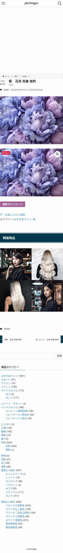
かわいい (6, 379)
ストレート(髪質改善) (17, 410)
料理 (3, 455)
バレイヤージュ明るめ (17, 414)
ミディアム (11, 492)
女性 (8, 446)
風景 (3, 466)
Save (7, 153)
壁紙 (3, 435)
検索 (59, 355)
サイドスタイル (9, 390)
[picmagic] (31, 3)
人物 (3, 427)
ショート (10, 477)
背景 (3, 459)
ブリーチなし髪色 (15, 509)
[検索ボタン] (59, 3)
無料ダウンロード (13, 204)
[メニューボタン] (3, 3)
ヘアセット (11, 484)
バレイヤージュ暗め (16, 418)
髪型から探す (8, 470)
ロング (9, 397)
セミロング (11, 481)
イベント (6, 386)
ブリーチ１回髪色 (15, 516)
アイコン (6, 383)
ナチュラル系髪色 (15, 505)
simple (6, 89)
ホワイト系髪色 (14, 520)
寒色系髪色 (11, 523)
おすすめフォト (23, 219)
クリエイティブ (14, 473)
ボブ (8, 394)
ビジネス (6, 424)
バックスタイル (9, 407)
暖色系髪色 (11, 527)
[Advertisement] (31, 40)
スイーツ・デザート (11, 403)
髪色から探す (8, 501)
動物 (3, 431)
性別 (3, 442)
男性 (8, 449)
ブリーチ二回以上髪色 (17, 512)
